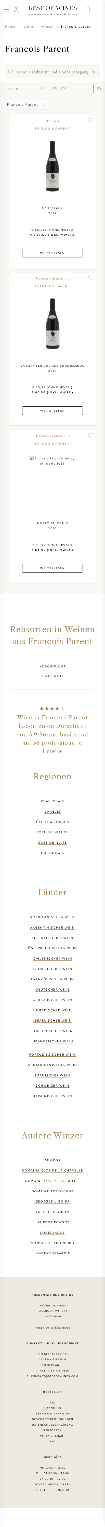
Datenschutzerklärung (52, 1424)
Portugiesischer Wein (52, 1054)
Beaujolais (52, 801)
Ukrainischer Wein (52, 1096)
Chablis (52, 811)
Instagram (52, 1316)
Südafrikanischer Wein (52, 1065)
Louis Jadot (52, 1232)
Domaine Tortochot (53, 1191)
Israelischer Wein (52, 1020)
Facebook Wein (52, 1305)
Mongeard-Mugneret (52, 1243)
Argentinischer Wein (52, 927)
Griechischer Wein (52, 1000)
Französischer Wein (52, 979)
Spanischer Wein (52, 1075)
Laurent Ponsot (52, 1222)
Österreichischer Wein (52, 948)
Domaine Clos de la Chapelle (52, 1170)
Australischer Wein (52, 938)
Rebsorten (52, 1430)
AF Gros (52, 1160)
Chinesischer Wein (53, 969)
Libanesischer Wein (52, 1041)
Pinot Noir (52, 676)
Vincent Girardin (52, 1253)
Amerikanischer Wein (52, 917)
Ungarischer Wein (52, 1010)
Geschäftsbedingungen (52, 1419)
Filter (12, 89)
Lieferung (52, 1408)
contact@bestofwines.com (54, 1376)
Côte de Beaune (52, 832)
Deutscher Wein (52, 989)
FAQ (52, 1402)
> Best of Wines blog (52, 1327)
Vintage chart (52, 1436)
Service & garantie (52, 1413)
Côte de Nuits (52, 842)
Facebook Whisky (52, 1311)
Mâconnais (52, 853)
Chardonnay (53, 666)
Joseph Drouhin (52, 1212)
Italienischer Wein (52, 1031)
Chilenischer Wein (52, 958)
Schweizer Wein (52, 1085)
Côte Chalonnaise (52, 822)
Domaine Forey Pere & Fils (52, 1181)
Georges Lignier (52, 1201)
